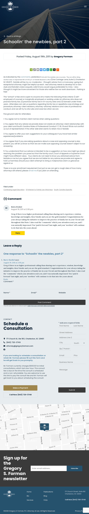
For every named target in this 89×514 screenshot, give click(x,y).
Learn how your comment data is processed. (41, 306)
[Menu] (85, 6)
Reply (18, 233)
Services (30, 500)
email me (33, 170)
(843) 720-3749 (13, 342)
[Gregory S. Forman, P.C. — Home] (10, 6)
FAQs (46, 500)
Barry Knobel (9, 260)
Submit (72, 390)
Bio (28, 496)
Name (6, 293)
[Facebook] (4, 349)
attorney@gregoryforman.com (19, 346)
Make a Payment (20, 388)
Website (62, 293)
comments (25, 77)
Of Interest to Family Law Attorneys (39, 190)
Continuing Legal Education (14, 190)
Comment (8, 281)
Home (29, 492)
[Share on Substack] (57, 69)
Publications (48, 492)
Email (34, 293)
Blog (45, 496)
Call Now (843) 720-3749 (20, 394)
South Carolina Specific (63, 190)
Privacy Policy (80, 511)
